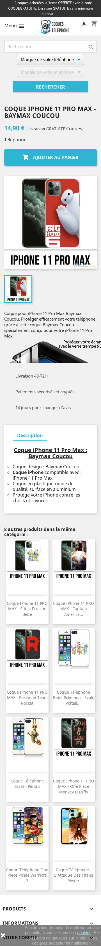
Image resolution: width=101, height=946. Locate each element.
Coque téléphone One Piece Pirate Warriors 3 (27, 875)
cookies (84, 932)
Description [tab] (30, 435)
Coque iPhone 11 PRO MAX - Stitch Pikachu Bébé (27, 609)
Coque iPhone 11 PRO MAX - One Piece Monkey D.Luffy (73, 786)
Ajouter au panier (50, 157)
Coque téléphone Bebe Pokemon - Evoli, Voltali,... (73, 697)
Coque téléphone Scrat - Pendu (27, 783)
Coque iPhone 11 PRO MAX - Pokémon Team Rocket (27, 697)
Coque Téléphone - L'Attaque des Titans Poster (73, 875)
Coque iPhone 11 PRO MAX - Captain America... (73, 609)
